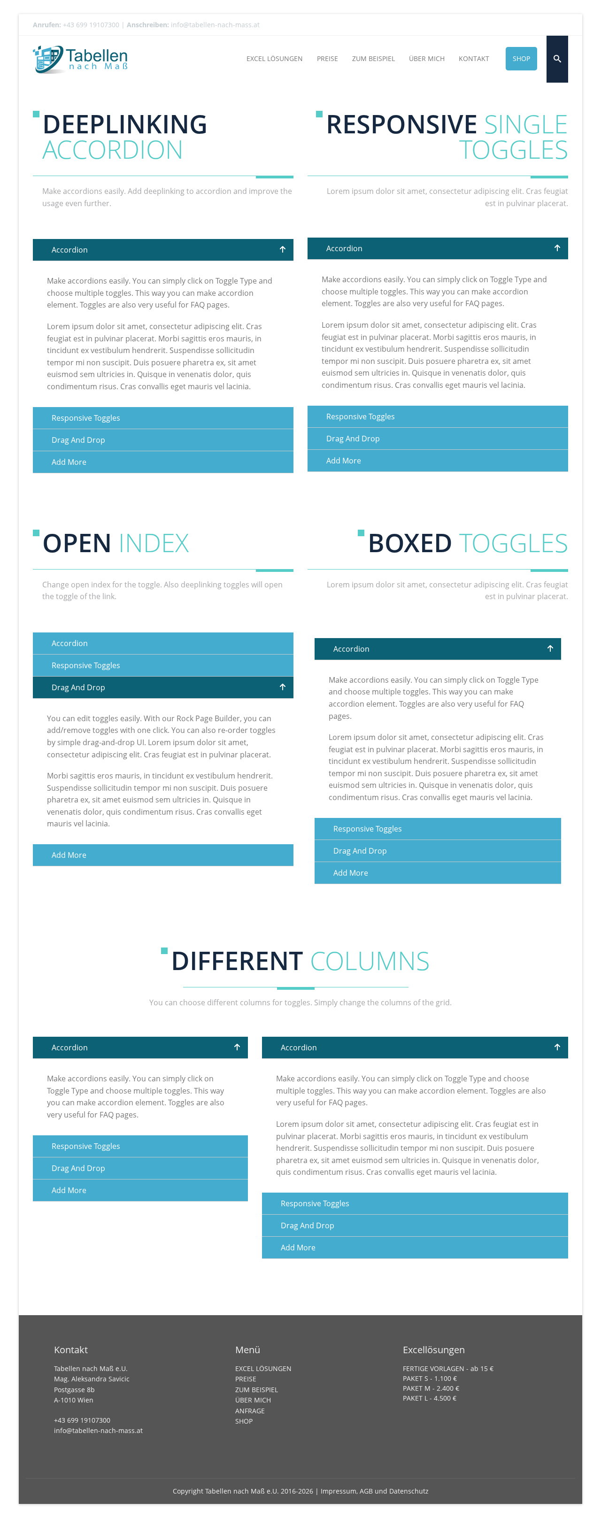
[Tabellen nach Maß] (80, 59)
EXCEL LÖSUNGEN (263, 1368)
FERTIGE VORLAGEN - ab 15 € (448, 1368)
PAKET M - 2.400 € (431, 1388)
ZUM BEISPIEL (256, 1389)
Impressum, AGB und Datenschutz (375, 1491)
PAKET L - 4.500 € (429, 1398)
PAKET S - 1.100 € (430, 1378)
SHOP (244, 1421)
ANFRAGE (250, 1410)
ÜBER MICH (253, 1399)
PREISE (245, 1378)
